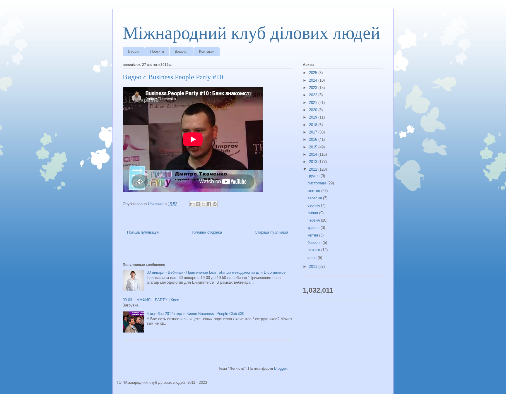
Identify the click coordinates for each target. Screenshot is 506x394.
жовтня (314, 191)
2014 (313, 154)
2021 (313, 102)
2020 (313, 110)
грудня (314, 176)
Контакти (206, 51)
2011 (313, 266)
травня (314, 227)
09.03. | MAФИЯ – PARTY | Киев (151, 300)
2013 (313, 162)
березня (315, 242)
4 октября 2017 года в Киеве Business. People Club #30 (195, 313)
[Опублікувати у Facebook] (209, 204)
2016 (313, 139)
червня (314, 220)
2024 (313, 80)
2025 (313, 73)
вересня (315, 198)
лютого (314, 250)
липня (313, 213)
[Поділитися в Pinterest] (215, 204)
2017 (313, 132)
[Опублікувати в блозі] (198, 204)
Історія (133, 51)
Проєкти (157, 51)
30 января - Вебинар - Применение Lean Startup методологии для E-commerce (216, 272)
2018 (313, 125)
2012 (313, 169)
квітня (313, 235)
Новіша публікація (143, 232)
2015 (313, 147)
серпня (314, 205)
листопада (317, 183)
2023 (313, 87)
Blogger (280, 368)
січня (312, 257)
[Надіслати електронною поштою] (192, 204)
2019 (313, 117)
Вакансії (181, 51)
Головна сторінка (207, 232)
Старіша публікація (271, 232)
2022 (313, 95)
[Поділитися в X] (203, 204)
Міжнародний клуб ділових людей (251, 33)
